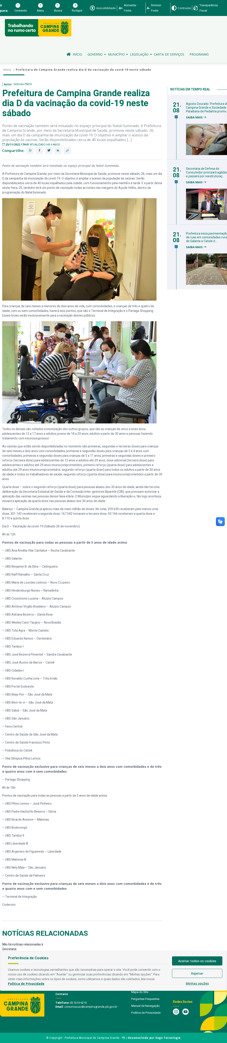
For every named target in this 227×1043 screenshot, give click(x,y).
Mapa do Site (139, 992)
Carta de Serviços (169, 54)
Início (77, 54)
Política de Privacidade (145, 1013)
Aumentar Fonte (130, 8)
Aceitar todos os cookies (197, 961)
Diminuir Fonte (156, 8)
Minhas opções (197, 983)
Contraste (184, 8)
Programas (199, 54)
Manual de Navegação (145, 1006)
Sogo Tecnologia (168, 1038)
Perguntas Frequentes (145, 999)
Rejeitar (197, 973)
